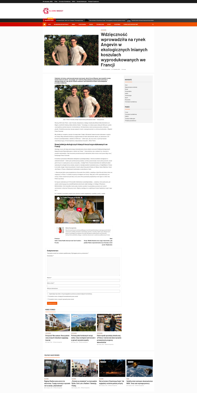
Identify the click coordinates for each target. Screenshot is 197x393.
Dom (49, 24)
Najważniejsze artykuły (61, 24)
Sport (109, 24)
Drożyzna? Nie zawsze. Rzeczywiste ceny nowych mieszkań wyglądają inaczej (57, 337)
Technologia (100, 24)
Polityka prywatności (93, 1)
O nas (55, 1)
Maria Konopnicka (106, 69)
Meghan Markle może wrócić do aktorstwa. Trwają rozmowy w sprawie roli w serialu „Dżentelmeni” (57, 383)
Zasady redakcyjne (82, 1)
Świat (73, 24)
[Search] (153, 24)
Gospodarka (82, 24)
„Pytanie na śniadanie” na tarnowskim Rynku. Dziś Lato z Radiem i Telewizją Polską (84, 383)
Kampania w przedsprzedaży (81, 158)
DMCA (73, 1)
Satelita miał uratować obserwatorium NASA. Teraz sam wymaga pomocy (129, 20)
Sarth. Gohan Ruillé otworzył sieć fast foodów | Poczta (68, 240)
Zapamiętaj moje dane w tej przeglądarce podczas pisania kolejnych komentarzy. (70, 294)
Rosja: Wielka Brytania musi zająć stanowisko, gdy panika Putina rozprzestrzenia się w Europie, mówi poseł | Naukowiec (98, 242)
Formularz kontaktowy (64, 1)
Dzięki (83, 134)
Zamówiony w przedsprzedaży (84, 182)
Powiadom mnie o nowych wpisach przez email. (61, 299)
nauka (91, 24)
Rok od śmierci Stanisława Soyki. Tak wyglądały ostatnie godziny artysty (87, 20)
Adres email (50, 283)
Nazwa (49, 277)
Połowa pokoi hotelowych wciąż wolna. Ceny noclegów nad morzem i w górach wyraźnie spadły (83, 337)
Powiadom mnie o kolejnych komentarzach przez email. (63, 296)
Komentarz (50, 256)
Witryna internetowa (52, 288)
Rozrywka (117, 24)
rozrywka (46, 378)
